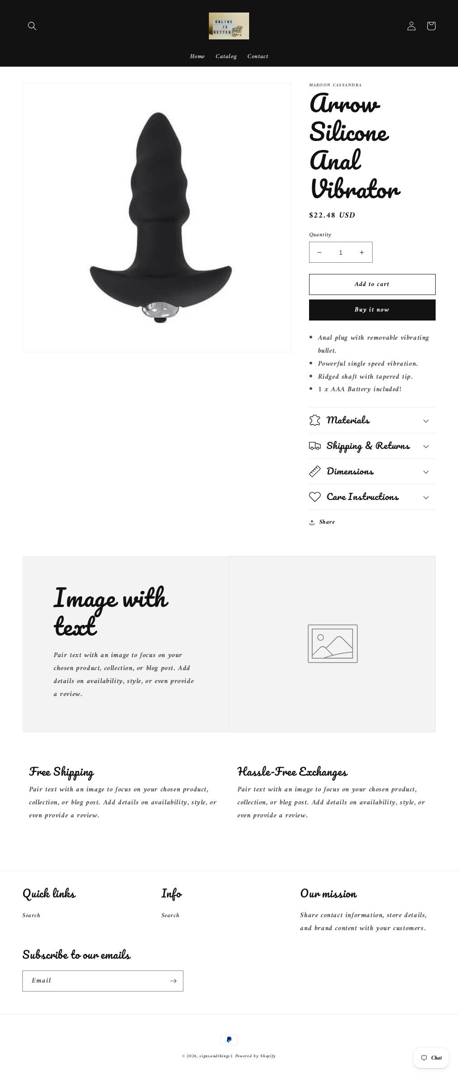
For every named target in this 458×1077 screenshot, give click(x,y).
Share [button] (327, 522)
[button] (32, 26)
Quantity (320, 235)
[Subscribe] (173, 981)
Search (31, 915)
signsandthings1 (216, 1056)
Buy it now (372, 310)
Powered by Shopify (255, 1056)
